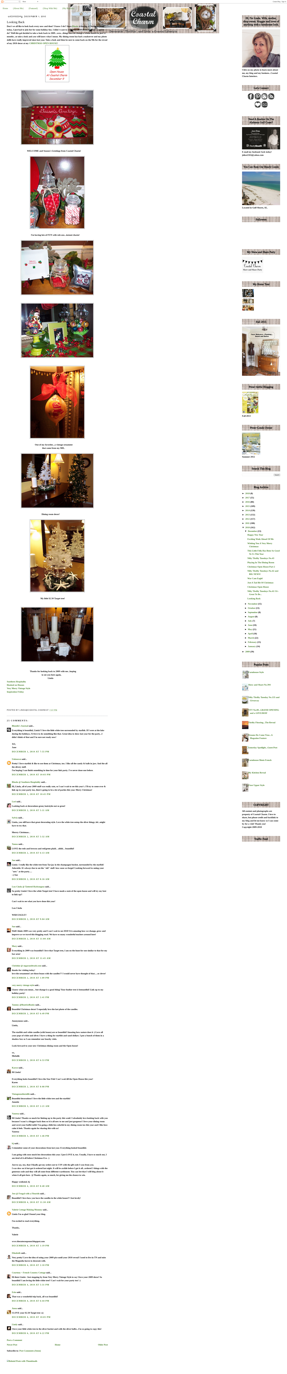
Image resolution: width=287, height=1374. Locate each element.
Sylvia (15, 817)
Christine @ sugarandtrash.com (26, 966)
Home (5, 8)
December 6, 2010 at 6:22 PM (30, 1333)
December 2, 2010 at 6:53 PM (30, 1060)
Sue (13, 860)
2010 (247, 527)
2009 (247, 651)
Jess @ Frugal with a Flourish (25, 1193)
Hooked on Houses (15, 685)
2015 (247, 506)
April (250, 633)
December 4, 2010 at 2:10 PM (30, 1265)
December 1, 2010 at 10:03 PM (31, 774)
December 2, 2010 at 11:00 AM (31, 939)
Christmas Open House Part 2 (261, 567)
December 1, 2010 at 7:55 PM (30, 751)
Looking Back (16, 22)
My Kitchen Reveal (257, 772)
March (251, 638)
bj (13, 1143)
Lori (14, 801)
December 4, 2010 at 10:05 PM (31, 1317)
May (250, 629)
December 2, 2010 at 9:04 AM (30, 919)
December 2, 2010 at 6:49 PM (30, 1013)
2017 (247, 497)
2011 (247, 523)
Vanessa (15, 1113)
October (252, 608)
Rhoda (75, 26)
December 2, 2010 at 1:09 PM (30, 978)
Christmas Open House (258, 587)
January (252, 646)
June (250, 625)
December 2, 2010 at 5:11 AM (30, 810)
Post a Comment (14, 1340)
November (253, 604)
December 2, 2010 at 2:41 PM (30, 997)
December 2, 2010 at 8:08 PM (30, 1086)
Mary (14, 946)
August (251, 616)
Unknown (16, 759)
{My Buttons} (68, 8)
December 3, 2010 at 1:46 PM (30, 1136)
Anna (14, 1308)
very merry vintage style (23, 985)
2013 (247, 515)
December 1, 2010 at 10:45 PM (31, 794)
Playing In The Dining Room (260, 562)
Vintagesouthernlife (21, 1094)
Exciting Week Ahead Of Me (260, 539)
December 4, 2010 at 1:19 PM (30, 1245)
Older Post (103, 1345)
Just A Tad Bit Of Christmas (260, 582)
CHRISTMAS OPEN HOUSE (43, 43)
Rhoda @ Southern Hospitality (26, 782)
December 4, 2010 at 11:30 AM (31, 1202)
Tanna (15, 844)
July (250, 621)
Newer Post (12, 1345)
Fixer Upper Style (256, 785)
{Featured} (33, 8)
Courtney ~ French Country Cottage (29, 1272)
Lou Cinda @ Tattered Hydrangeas (28, 886)
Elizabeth (16, 1253)
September (253, 612)
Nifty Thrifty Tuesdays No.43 (260, 558)
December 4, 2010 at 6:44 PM (30, 1301)
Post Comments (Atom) (30, 1351)
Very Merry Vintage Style (18, 688)
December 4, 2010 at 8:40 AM (30, 1186)
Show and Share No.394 (259, 685)
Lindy (14, 1324)
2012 (247, 519)
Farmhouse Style (256, 672)
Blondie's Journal (20, 726)
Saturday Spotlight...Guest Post (262, 747)
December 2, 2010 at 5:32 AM (30, 836)
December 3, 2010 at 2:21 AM (30, 1106)
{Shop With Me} (50, 8)
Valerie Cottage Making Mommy (27, 1210)
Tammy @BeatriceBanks (23, 1005)
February (252, 642)
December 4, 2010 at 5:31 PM (30, 1285)
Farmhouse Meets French (260, 760)
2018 (247, 493)
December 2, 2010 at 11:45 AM (31, 958)
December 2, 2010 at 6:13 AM (30, 853)
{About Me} (18, 8)
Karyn (15, 1068)
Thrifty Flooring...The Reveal (261, 722)
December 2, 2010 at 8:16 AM (30, 879)
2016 (247, 502)
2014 (247, 510)
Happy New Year (255, 535)
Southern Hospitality (16, 681)
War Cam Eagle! (255, 578)
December (253, 531)
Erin (14, 1292)
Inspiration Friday (15, 692)
